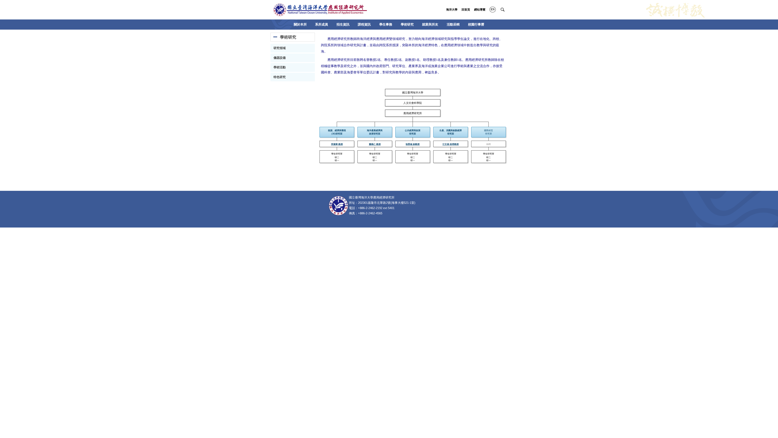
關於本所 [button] (300, 24)
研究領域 (280, 48)
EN (493, 9)
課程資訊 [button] (364, 24)
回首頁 (466, 9)
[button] (503, 10)
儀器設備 (280, 57)
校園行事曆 (476, 24)
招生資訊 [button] (343, 24)
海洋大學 (451, 9)
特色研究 (280, 77)
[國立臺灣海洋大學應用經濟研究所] (320, 9)
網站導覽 (479, 9)
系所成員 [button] (321, 24)
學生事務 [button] (385, 24)
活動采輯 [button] (453, 24)
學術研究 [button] (407, 24)
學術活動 (280, 67)
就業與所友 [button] (430, 24)
